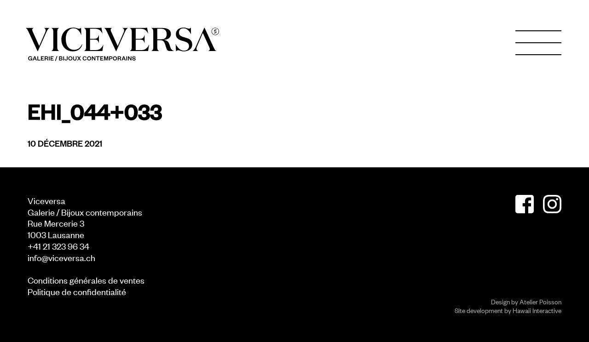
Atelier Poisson (540, 301)
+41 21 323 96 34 (58, 245)
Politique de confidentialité (77, 291)
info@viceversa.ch (61, 257)
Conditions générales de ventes (86, 279)
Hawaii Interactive (537, 310)
